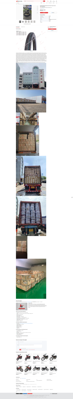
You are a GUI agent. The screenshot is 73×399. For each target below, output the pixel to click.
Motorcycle (21, 323)
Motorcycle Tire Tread (39, 386)
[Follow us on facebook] (52, 393)
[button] (51, 1)
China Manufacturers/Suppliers (32, 395)
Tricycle (26, 323)
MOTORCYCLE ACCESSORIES (49, 380)
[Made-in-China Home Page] (19, 1)
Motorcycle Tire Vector (29, 386)
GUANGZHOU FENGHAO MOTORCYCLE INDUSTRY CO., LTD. (46, 7)
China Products (28, 395)
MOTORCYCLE (17, 379)
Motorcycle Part (23, 323)
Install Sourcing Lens (30, 393)
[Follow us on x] (53, 393)
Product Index (46, 395)
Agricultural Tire (24, 386)
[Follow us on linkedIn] (56, 393)
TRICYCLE (27, 380)
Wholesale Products (36, 395)
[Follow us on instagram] (54, 393)
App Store (17, 393)
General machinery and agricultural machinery (30, 381)
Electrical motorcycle (18, 380)
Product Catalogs (24, 378)
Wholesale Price (40, 395)
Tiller (27, 323)
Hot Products (25, 395)
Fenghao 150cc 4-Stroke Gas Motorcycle (28, 361)
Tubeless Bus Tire (51, 389)
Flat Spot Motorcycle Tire (34, 386)
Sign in (56, 1)
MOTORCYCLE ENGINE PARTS (39, 380)
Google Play (21, 393)
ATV (36, 379)
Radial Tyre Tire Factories (35, 389)
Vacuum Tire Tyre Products (46, 389)
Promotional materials (28, 379)
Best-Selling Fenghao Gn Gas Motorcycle (53, 361)
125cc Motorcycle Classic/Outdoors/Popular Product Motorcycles (53, 373)
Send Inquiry (44, 12)
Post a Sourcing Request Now (32, 349)
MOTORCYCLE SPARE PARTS (18, 381)
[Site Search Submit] (44, 1)
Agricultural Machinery (30, 323)
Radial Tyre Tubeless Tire (40, 389)
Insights (48, 395)
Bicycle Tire (21, 386)
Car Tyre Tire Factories (18, 389)
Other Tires (17, 386)
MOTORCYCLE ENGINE (49, 379)
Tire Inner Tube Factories (29, 389)
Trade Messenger (25, 393)
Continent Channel (43, 395)
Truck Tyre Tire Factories (24, 389)
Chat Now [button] (53, 12)
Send (20, 349)
